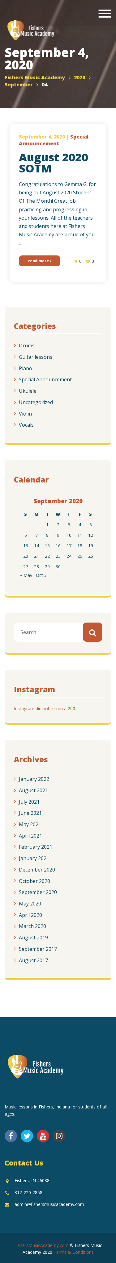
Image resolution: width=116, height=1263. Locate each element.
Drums (27, 345)
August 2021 (33, 790)
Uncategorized (36, 402)
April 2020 (30, 914)
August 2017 (33, 960)
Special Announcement (45, 379)
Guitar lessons (35, 357)
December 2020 (37, 869)
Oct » (41, 575)
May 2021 (30, 824)
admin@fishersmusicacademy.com (49, 1204)
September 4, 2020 (42, 136)
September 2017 (38, 949)
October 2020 (34, 880)
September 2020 (38, 892)
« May (26, 575)
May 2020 (30, 903)
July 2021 (29, 801)
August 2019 (33, 937)
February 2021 (35, 846)
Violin (25, 413)
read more (39, 260)
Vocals (26, 424)
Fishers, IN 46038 (32, 1180)
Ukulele (28, 390)
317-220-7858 (28, 1192)
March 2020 (32, 926)
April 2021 (30, 835)
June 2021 (30, 813)
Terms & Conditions (74, 1252)
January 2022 (34, 779)
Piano (25, 368)
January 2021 (34, 858)
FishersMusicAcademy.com (41, 1245)
